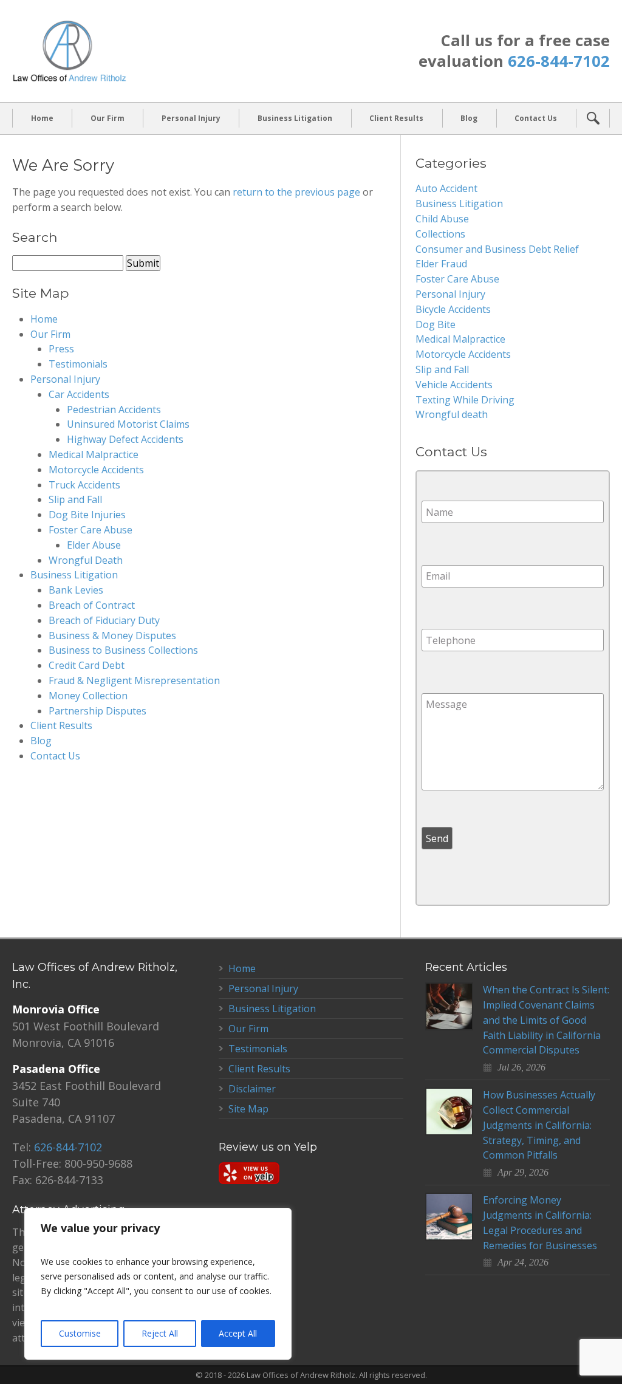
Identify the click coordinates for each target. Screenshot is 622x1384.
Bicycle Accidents (453, 309)
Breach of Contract (92, 605)
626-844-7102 (559, 61)
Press (61, 348)
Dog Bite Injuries (87, 514)
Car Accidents (79, 394)
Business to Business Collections (123, 650)
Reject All (160, 1333)
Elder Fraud (441, 263)
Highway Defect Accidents (125, 439)
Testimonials (78, 364)
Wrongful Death (86, 560)
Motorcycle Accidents (96, 469)
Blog (468, 118)
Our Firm (108, 118)
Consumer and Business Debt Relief (497, 249)
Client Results (396, 118)
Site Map (248, 1108)
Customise (80, 1333)
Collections (440, 234)
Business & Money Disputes (112, 635)
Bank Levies (76, 590)
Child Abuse (442, 218)
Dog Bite (435, 324)
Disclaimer (252, 1088)
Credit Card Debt (87, 665)
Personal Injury (191, 118)
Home (42, 118)
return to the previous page (296, 192)
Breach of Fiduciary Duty (104, 620)
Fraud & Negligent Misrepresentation (134, 680)
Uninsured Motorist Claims (128, 424)
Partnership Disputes (97, 711)
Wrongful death (451, 414)
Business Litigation (295, 118)
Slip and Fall (75, 499)
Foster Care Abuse (90, 529)
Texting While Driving (464, 399)
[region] (158, 1284)
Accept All (238, 1333)
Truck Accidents (84, 485)
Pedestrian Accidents (114, 409)
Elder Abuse (94, 545)
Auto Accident (446, 188)
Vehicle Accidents (454, 384)
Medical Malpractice (93, 454)
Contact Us (535, 118)
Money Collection (88, 695)
